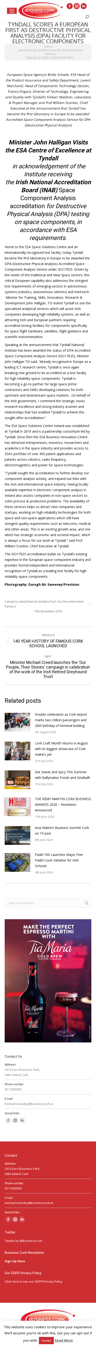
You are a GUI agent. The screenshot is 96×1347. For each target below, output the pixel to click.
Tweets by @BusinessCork (23, 1241)
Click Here (12, 1281)
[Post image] (17, 722)
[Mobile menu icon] (12, 11)
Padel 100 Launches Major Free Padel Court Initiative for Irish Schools (59, 860)
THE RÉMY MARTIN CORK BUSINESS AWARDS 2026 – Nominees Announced (63, 804)
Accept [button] (46, 1340)
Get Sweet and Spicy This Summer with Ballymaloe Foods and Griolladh (63, 775)
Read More (64, 1340)
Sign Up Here (15, 1261)
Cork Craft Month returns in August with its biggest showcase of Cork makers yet (61, 749)
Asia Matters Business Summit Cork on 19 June (62, 830)
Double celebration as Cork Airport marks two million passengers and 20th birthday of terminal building (61, 720)
